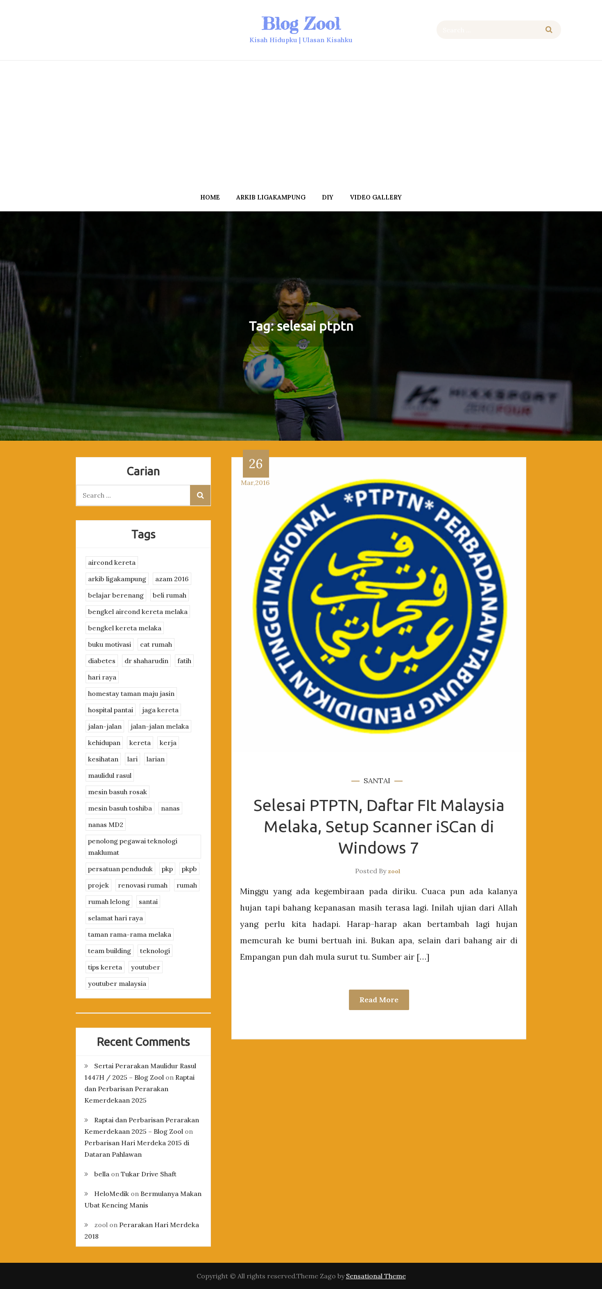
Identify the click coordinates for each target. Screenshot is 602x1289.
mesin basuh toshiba (120, 808)
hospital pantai (110, 710)
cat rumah (156, 644)
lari (132, 759)
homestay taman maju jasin (131, 693)
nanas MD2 (105, 824)
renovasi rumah (142, 885)
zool (394, 871)
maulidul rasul (109, 775)
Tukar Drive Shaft (149, 1174)
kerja (168, 743)
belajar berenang (116, 595)
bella (101, 1174)
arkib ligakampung (271, 197)
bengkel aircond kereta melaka (138, 611)
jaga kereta (160, 710)
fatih (184, 661)
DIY (327, 197)
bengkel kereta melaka (124, 628)
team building (109, 951)
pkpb (189, 869)
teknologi (155, 951)
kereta (140, 743)
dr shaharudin (146, 661)
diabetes (101, 661)
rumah (187, 885)
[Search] (549, 29)
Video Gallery (376, 197)
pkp (167, 869)
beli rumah (169, 595)
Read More (379, 999)
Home (210, 197)
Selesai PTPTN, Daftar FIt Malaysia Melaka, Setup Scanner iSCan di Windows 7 (379, 826)
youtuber (145, 967)
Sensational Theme (376, 1276)
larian (156, 759)
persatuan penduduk (120, 869)
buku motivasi (109, 644)
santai (377, 780)
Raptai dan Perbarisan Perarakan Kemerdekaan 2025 (139, 1088)
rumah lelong (109, 901)
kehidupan (104, 743)
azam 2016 (172, 579)
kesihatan (103, 759)
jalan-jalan (105, 726)
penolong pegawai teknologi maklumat (132, 846)
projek (98, 885)
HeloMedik (111, 1193)
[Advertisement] (301, 124)
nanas (170, 808)
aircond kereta (112, 562)
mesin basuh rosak (117, 792)
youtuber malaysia (117, 983)
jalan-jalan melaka (160, 726)
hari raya (102, 677)
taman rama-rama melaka (129, 934)
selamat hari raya (115, 918)
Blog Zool (301, 23)
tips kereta (105, 967)
